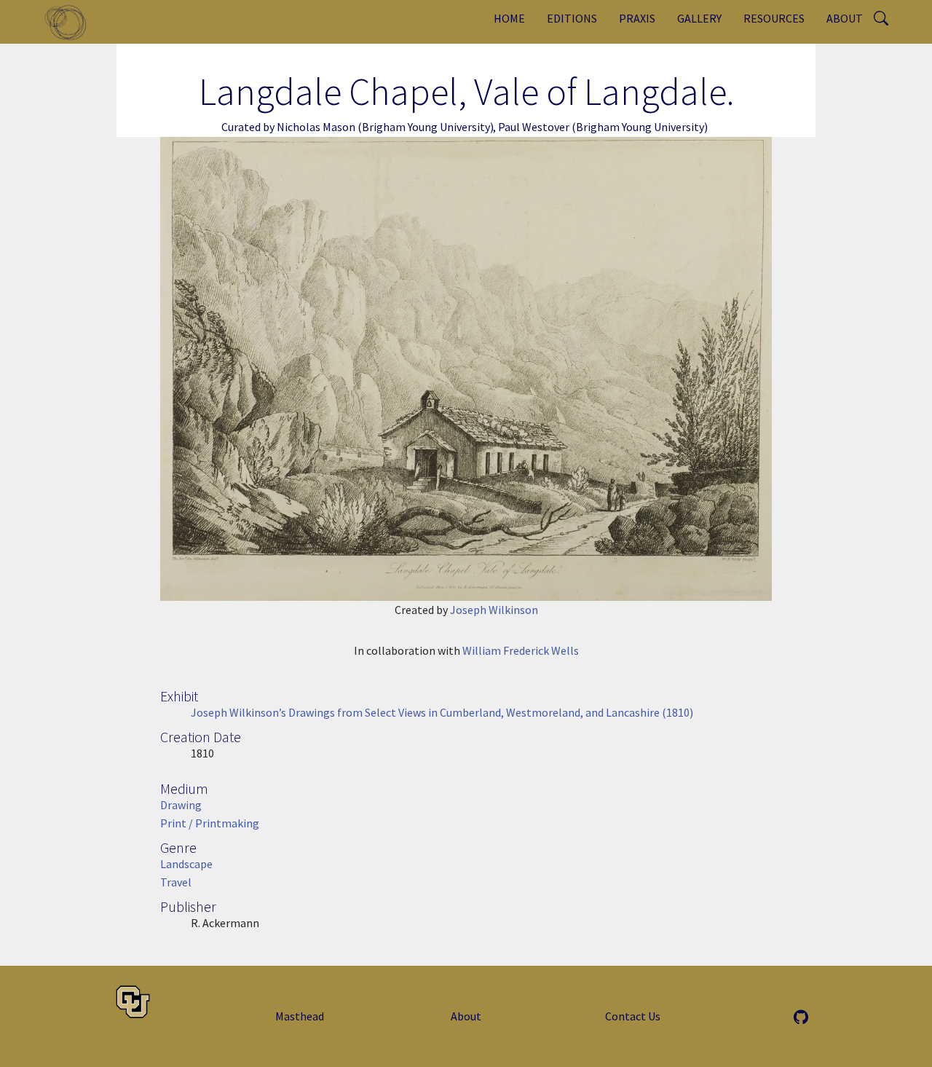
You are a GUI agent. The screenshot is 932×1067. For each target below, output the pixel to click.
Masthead (299, 1016)
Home (509, 18)
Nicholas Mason (316, 126)
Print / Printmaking (209, 823)
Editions (572, 18)
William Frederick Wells (520, 650)
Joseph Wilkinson (494, 609)
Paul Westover (533, 126)
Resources (774, 18)
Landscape (186, 864)
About (844, 18)
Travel (175, 882)
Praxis (637, 18)
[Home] (71, 22)
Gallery (699, 18)
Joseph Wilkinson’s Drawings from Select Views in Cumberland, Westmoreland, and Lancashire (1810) (442, 712)
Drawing (181, 805)
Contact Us (632, 1016)
